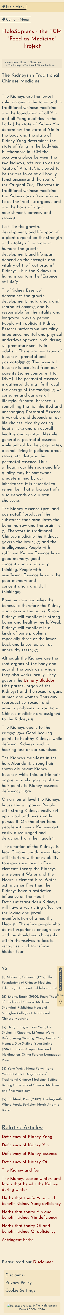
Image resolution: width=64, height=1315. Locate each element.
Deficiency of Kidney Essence (29, 1154)
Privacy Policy (18, 1283)
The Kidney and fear (21, 1170)
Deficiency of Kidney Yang (27, 1137)
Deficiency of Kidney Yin (25, 1145)
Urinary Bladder (39, 681)
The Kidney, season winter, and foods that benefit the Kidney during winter (31, 1184)
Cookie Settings (20, 1290)
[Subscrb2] (60, 979)
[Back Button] (60, 1002)
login (60, 995)
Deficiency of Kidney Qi (24, 1162)
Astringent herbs (17, 1240)
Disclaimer (15, 1275)
